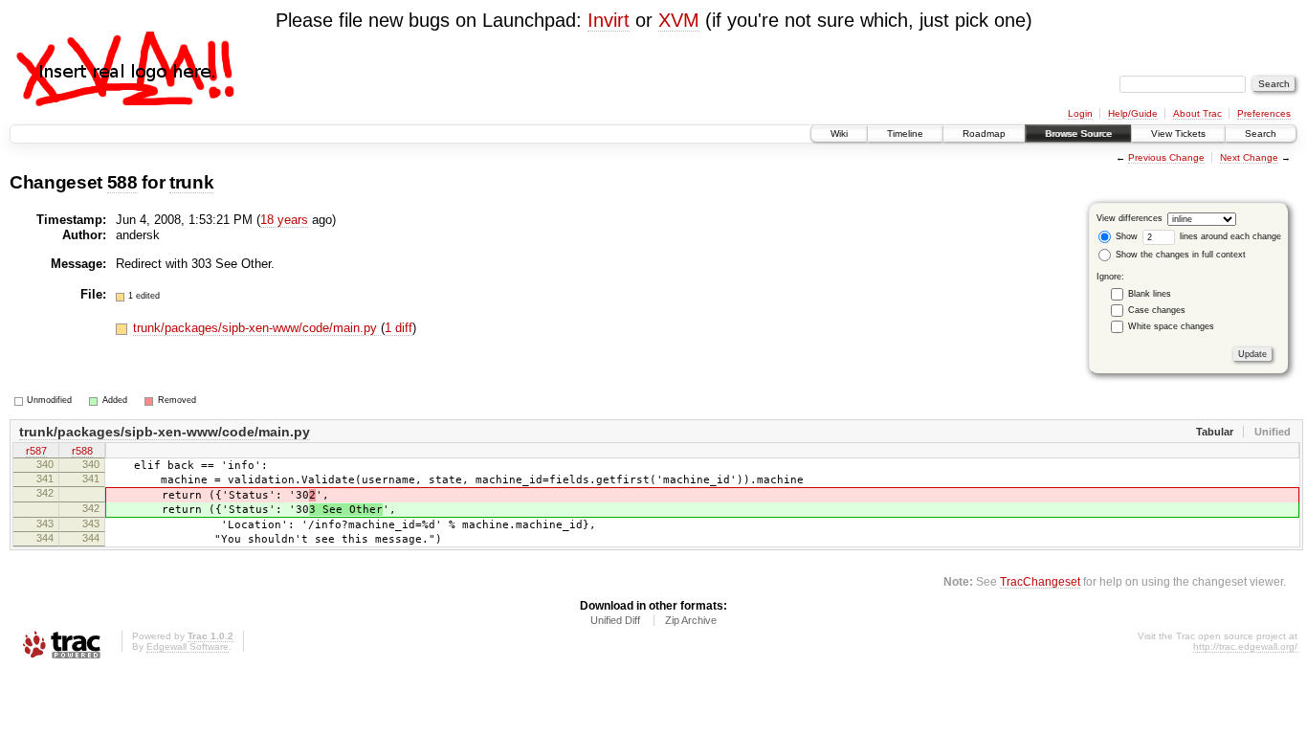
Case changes (1156, 310)
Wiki (839, 133)
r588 (82, 451)
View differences (1130, 218)
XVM (678, 20)
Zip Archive (691, 620)
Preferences (1264, 113)
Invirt (608, 20)
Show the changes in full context (1179, 254)
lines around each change (1229, 236)
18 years (284, 219)
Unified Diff (615, 620)
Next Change (1249, 157)
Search (1260, 133)
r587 (36, 451)
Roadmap (984, 133)
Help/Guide (1133, 113)
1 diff (398, 328)
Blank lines (1149, 294)
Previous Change (1166, 157)
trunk (191, 182)
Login (1080, 113)
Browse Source (1078, 133)
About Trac (1197, 113)
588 (122, 182)
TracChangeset (1040, 581)
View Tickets (1178, 133)
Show (1125, 236)
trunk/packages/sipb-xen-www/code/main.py (257, 328)
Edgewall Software (187, 646)
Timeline (905, 133)
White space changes (1171, 326)
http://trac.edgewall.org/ (1245, 646)
